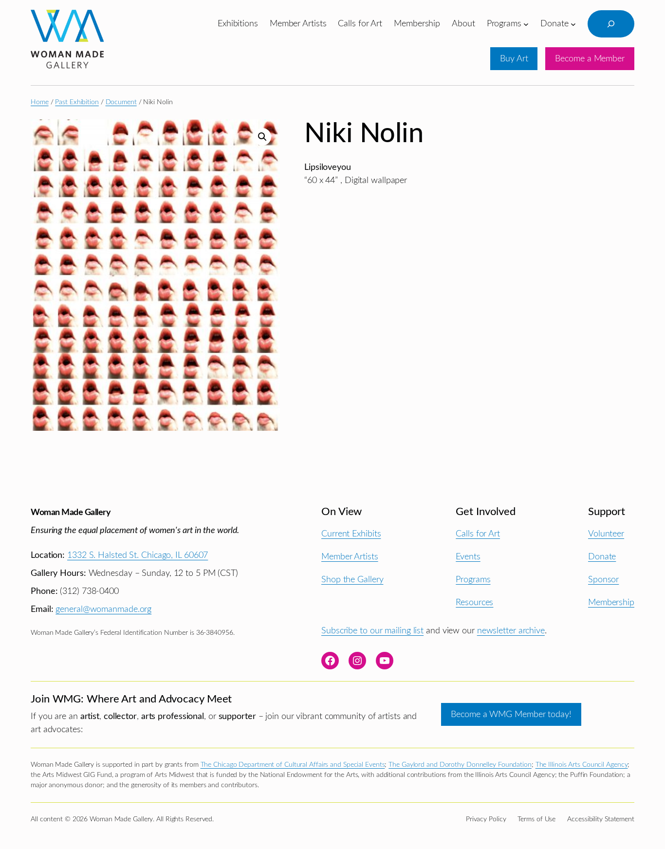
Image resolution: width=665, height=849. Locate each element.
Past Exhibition (77, 102)
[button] (262, 137)
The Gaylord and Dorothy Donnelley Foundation (460, 764)
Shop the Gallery (352, 579)
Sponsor (603, 579)
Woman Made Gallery (71, 512)
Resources (474, 602)
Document (121, 102)
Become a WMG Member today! (511, 714)
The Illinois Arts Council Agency (582, 764)
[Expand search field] (611, 23)
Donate (602, 556)
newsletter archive (511, 630)
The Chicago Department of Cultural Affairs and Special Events (293, 764)
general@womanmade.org (103, 609)
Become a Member (590, 58)
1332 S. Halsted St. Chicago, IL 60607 (137, 555)
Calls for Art (478, 533)
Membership (611, 602)
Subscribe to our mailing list (372, 630)
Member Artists (349, 556)
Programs (473, 579)
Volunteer (606, 533)
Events (468, 556)
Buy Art (514, 58)
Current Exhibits (351, 533)
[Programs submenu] (526, 23)
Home (40, 102)
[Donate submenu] (573, 23)
